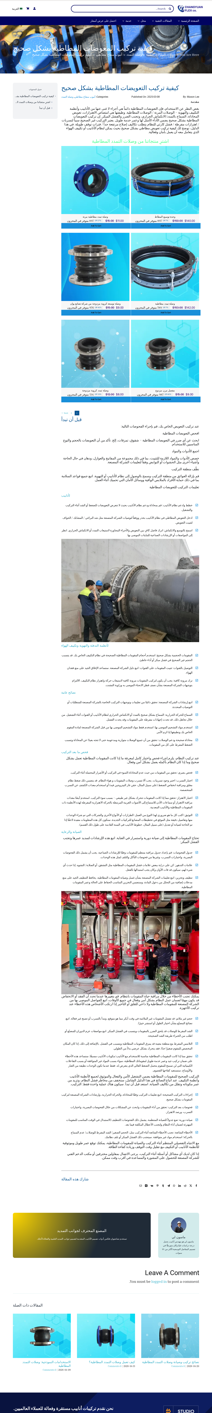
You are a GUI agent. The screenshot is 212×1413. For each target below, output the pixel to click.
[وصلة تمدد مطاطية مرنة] (95, 148)
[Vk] (152, 1189)
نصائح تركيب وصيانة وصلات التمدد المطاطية (170, 1362)
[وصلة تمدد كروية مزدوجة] (95, 322)
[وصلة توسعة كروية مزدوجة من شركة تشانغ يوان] (95, 235)
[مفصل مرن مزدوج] (165, 322)
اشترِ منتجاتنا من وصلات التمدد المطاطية (31, 102)
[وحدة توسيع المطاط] (165, 148)
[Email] (140, 1189)
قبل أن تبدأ (44, 107)
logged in (159, 1281)
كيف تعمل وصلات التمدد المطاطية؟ (112, 1362)
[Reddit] (185, 1189)
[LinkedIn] (179, 1189)
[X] (191, 1189)
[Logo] (190, 7)
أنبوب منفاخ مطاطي (84, 96)
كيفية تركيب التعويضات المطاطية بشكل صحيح (33, 96)
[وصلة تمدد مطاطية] (165, 235)
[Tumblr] (163, 1189)
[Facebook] (196, 1189)
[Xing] (146, 1189)
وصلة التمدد (67, 96)
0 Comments (178, 1366)
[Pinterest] (157, 1189)
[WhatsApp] (174, 1189)
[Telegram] (168, 1189)
